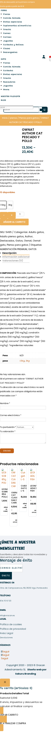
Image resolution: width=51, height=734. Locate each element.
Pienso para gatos (29, 117)
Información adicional (16, 256)
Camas (6, 33)
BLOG (3, 100)
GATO (3, 59)
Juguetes (8, 41)
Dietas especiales (12, 22)
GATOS (32, 249)
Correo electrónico (10, 415)
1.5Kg (22, 360)
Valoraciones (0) (12, 260)
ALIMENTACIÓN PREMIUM (13, 249)
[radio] (10, 205)
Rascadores (9, 82)
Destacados (7, 240)
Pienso (6, 14)
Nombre (5, 403)
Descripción (9, 253)
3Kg (28, 360)
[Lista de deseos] (48, 58)
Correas (7, 37)
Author (29, 236)
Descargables (10, 52)
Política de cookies (11, 624)
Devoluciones (6, 637)
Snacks (7, 30)
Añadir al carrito (14, 221)
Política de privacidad (13, 628)
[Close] (5, 683)
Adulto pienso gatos (12, 236)
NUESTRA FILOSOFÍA (10, 97)
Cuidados (8, 71)
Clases (6, 49)
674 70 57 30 (5, 600)
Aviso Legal (6, 633)
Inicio (5, 117)
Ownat (28, 240)
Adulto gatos (36, 232)
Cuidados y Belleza (13, 45)
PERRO (4, 11)
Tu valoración (7, 431)
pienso (13, 117)
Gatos (19, 240)
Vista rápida (5, 471)
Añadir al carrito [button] (6, 509)
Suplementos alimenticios (17, 26)
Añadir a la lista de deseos (5, 479)
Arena (6, 90)
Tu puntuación (8, 427)
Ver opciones (16, 521)
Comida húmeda (12, 18)
